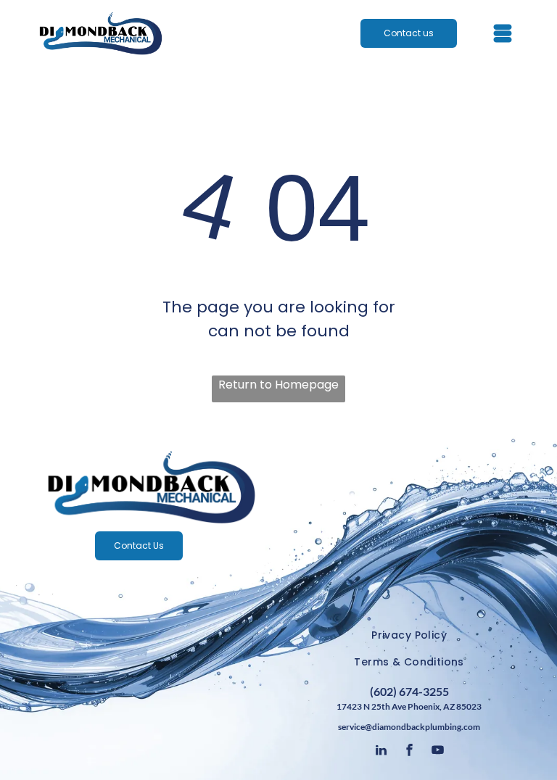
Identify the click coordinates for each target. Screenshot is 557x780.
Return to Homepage (278, 384)
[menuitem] (409, 635)
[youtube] (437, 752)
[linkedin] (380, 752)
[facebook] (409, 752)
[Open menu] (502, 33)
